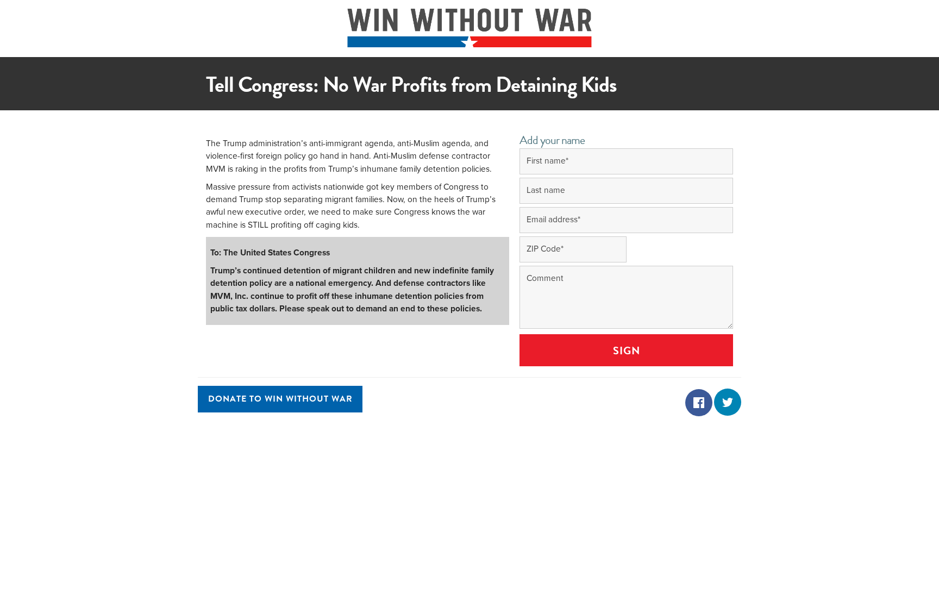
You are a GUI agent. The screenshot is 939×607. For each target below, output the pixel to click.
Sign (626, 350)
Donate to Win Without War (280, 399)
